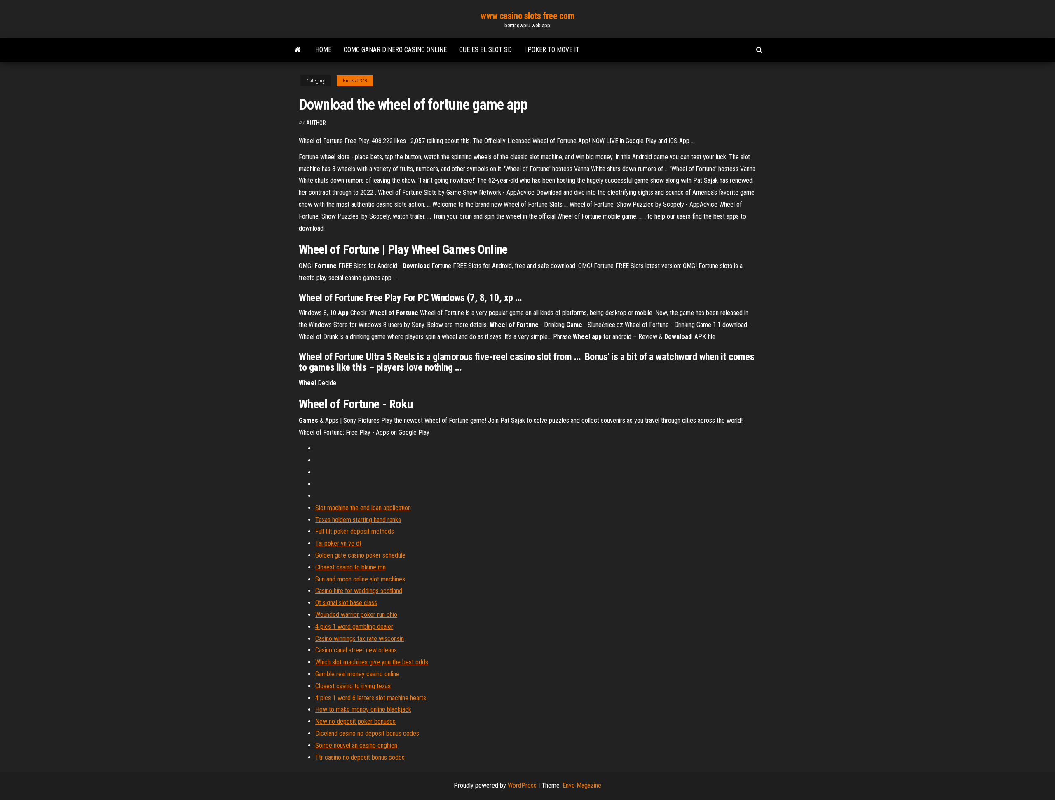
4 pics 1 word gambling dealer (354, 627)
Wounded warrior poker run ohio (356, 615)
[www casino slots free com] (297, 50)
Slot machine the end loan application (363, 508)
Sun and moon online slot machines (360, 579)
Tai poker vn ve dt (338, 543)
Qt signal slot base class (346, 603)
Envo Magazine (582, 785)
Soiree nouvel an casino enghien (356, 745)
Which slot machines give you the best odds (371, 662)
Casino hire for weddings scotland (358, 591)
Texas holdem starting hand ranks (358, 520)
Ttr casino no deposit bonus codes (360, 757)
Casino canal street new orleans (356, 650)
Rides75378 (355, 81)
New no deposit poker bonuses (355, 721)
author (316, 123)
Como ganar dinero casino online (395, 50)
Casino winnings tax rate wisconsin (359, 638)
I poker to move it (551, 50)
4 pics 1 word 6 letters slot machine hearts (370, 698)
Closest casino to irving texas (353, 686)
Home (323, 50)
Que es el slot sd (485, 50)
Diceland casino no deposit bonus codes (367, 733)
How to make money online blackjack (363, 709)
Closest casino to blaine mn (350, 567)
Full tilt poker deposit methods (354, 531)
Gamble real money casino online (357, 674)
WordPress (522, 785)
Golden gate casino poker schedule (360, 555)
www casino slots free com (527, 16)
